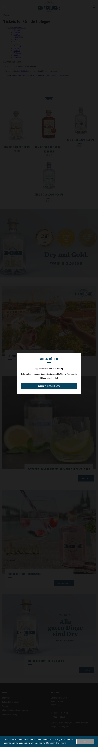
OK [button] (85, 742)
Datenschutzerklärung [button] (56, 743)
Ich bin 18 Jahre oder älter (49, 386)
